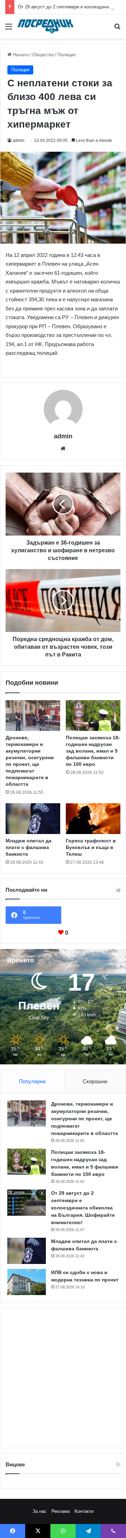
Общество (43, 54)
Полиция (66, 54)
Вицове (15, 1464)
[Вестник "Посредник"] (46, 26)
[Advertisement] (63, 1378)
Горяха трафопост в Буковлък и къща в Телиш (91, 847)
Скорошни (95, 1081)
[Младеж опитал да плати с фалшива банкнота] (33, 818)
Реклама (60, 1511)
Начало (20, 54)
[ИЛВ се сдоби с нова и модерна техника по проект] (26, 1282)
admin (18, 140)
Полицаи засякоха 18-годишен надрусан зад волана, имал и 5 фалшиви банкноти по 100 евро (93, 751)
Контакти (84, 1511)
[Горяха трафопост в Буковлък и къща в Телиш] (93, 818)
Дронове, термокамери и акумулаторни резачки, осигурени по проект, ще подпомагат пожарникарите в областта (84, 1118)
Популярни (32, 1081)
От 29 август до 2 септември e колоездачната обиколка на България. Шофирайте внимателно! (83, 1207)
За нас (40, 1511)
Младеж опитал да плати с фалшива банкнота (28, 847)
